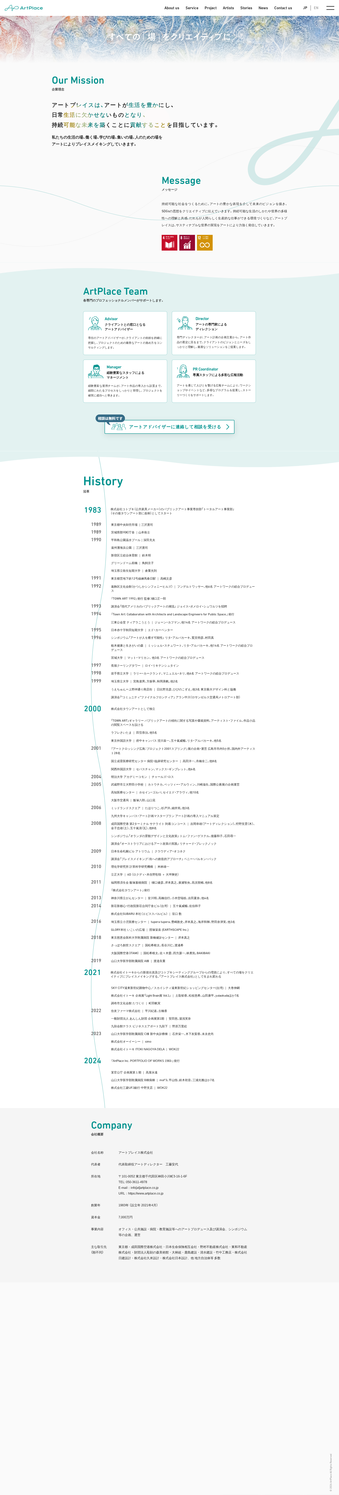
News (263, 8)
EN (316, 8)
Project (211, 8)
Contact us (283, 8)
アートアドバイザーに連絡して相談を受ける (175, 426)
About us (171, 8)
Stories (246, 8)
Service (192, 8)
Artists (228, 8)
